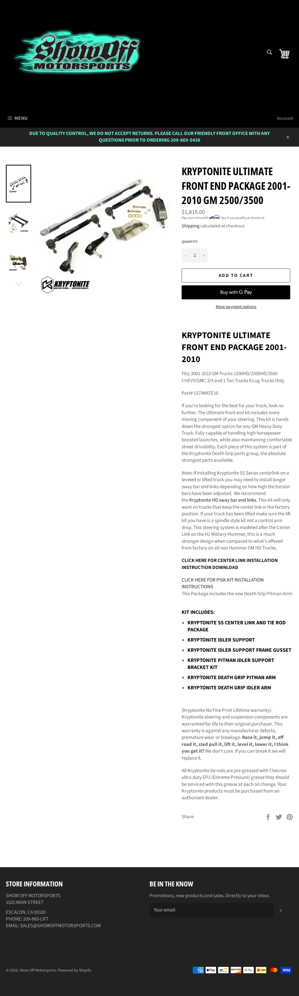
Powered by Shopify (74, 970)
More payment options (236, 307)
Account (285, 118)
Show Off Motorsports (38, 970)
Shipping (190, 226)
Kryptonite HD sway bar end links (222, 500)
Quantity (190, 242)
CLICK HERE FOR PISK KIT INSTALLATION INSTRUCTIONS (223, 583)
